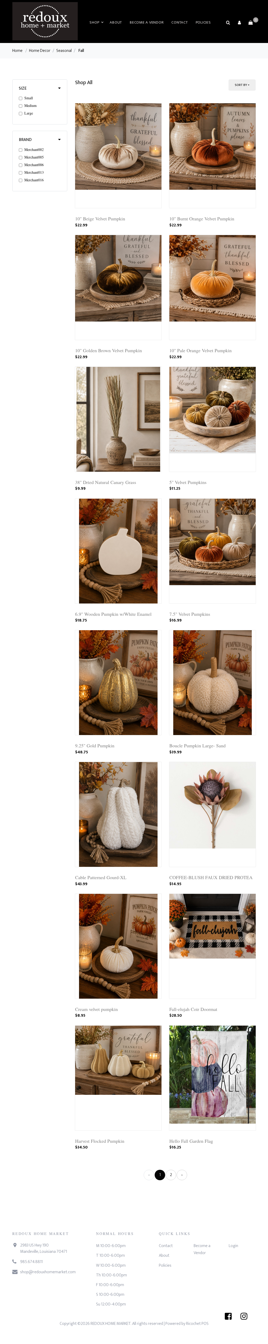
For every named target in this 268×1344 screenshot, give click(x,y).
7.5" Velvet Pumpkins (189, 614)
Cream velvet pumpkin (96, 1009)
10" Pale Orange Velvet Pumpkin (200, 350)
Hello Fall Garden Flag (191, 1141)
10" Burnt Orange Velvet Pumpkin (201, 218)
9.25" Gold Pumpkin (94, 745)
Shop (94, 22)
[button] (239, 22)
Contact (179, 22)
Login (233, 1245)
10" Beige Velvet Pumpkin (100, 218)
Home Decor (40, 50)
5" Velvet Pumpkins (187, 482)
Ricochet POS (197, 1323)
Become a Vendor (147, 22)
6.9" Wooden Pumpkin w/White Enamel (113, 614)
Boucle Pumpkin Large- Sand (197, 745)
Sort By (241, 85)
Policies (203, 22)
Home (17, 50)
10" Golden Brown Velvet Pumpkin (108, 350)
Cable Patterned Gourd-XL (100, 877)
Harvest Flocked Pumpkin (99, 1141)
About (116, 22)
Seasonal (64, 50)
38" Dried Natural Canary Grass (105, 482)
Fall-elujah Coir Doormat (193, 1009)
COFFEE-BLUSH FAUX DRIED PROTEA (211, 877)
